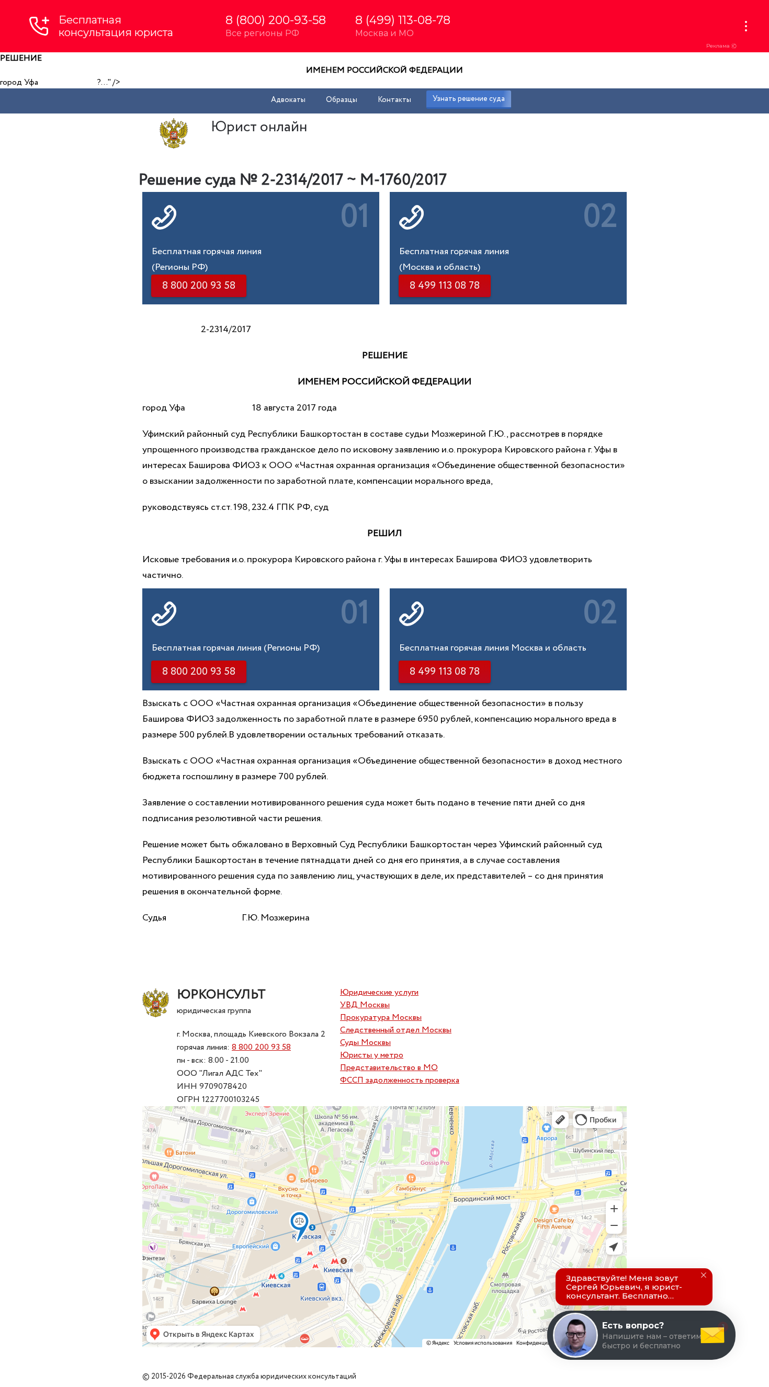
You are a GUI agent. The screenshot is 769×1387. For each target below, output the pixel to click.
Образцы (341, 100)
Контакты (394, 100)
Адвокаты (288, 100)
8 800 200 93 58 (261, 1047)
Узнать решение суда (469, 99)
